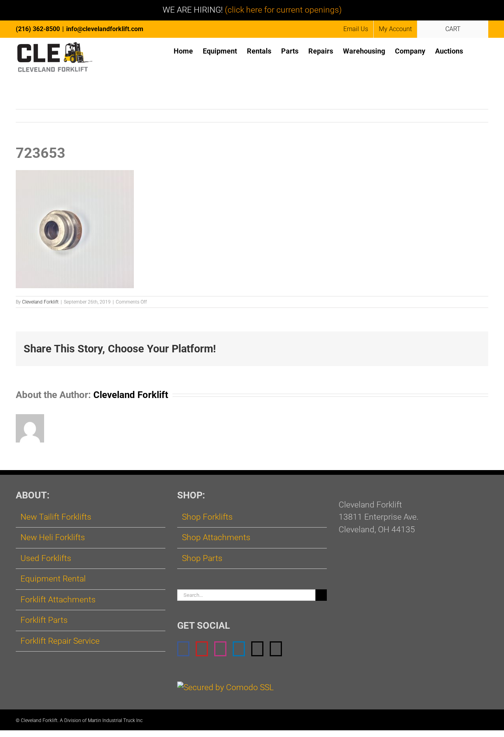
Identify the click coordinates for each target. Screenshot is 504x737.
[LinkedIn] (239, 648)
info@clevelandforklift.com (104, 29)
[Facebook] (183, 648)
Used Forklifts (45, 558)
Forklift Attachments (58, 599)
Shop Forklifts (207, 517)
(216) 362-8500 (38, 29)
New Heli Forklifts (52, 537)
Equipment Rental (53, 578)
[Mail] (257, 648)
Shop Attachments (216, 537)
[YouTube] (202, 648)
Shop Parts (202, 558)
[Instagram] (220, 648)
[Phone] (276, 648)
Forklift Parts (44, 620)
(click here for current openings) (283, 10)
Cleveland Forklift (40, 302)
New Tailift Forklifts (55, 517)
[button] (475, 50)
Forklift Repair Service (60, 641)
